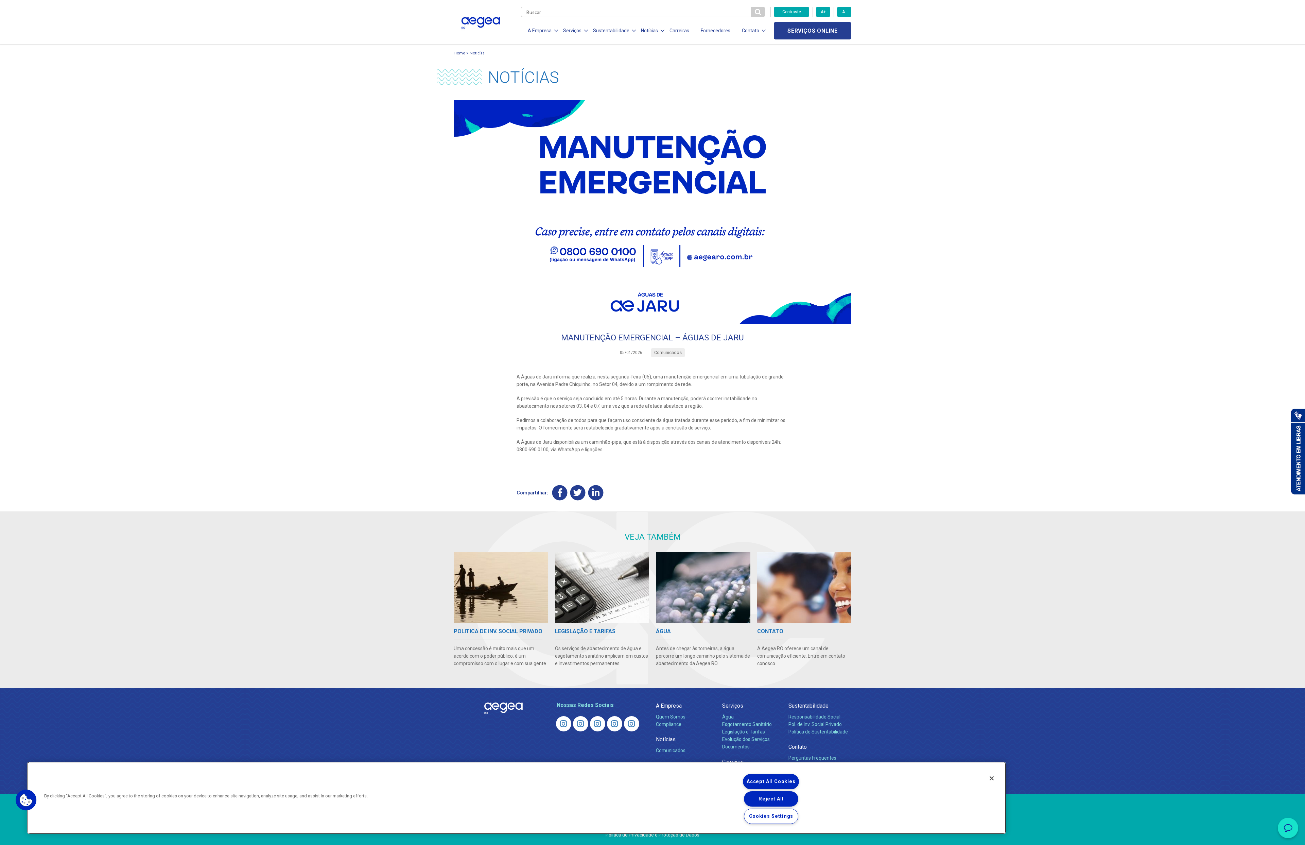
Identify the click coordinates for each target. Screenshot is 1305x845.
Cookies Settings (771, 816)
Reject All (771, 799)
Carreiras (679, 30)
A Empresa (669, 706)
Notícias (477, 52)
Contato (797, 747)
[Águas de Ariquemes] (563, 723)
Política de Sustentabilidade (818, 731)
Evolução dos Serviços (746, 739)
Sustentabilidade (808, 706)
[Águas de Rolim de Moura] (631, 723)
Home (459, 52)
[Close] (991, 778)
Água (728, 717)
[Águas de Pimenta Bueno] (614, 723)
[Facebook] (560, 492)
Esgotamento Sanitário (747, 724)
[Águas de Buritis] (580, 723)
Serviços (732, 706)
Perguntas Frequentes (812, 758)
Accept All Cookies (771, 781)
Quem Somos (670, 717)
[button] (26, 800)
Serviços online (812, 31)
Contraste (791, 12)
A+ (823, 12)
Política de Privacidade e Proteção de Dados (652, 835)
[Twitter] (578, 492)
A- (844, 12)
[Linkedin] (596, 492)
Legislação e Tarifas (743, 731)
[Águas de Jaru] (597, 723)
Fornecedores (715, 30)
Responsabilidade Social (814, 717)
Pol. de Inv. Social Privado (815, 724)
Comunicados (670, 750)
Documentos (736, 746)
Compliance (668, 724)
